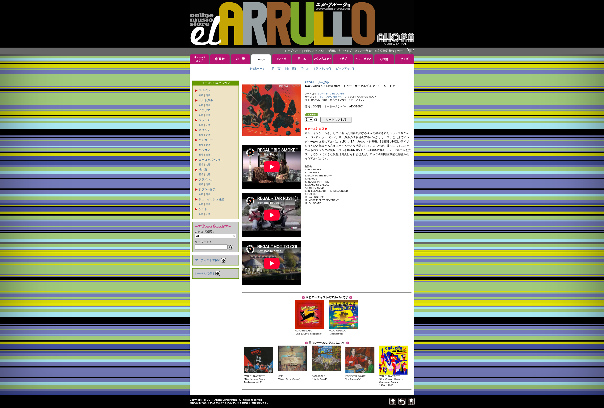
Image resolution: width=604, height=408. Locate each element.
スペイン (204, 90)
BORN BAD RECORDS (331, 93)
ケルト (203, 209)
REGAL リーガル (317, 82)
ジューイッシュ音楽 (211, 199)
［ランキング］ (322, 68)
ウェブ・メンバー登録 (357, 51)
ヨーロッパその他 (210, 159)
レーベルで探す (205, 273)
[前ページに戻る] (402, 404)
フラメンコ (206, 179)
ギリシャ (204, 130)
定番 (208, 95)
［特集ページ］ (258, 68)
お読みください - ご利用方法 (322, 51)
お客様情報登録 (384, 51)
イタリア (204, 110)
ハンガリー (206, 140)
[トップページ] (411, 404)
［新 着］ (276, 68)
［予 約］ (305, 68)
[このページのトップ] (392, 404)
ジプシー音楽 (207, 189)
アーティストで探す (208, 260)
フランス (204, 120)
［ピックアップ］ (344, 68)
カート (401, 51)
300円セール (335, 96)
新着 (201, 95)
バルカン (204, 149)
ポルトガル (206, 100)
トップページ (292, 51)
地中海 (203, 169)
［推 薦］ (290, 68)
